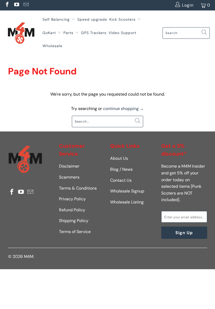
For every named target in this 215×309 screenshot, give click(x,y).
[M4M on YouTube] (16, 5)
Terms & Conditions (78, 188)
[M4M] (21, 33)
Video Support (122, 32)
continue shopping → (123, 108)
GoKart (49, 32)
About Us (119, 158)
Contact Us (121, 180)
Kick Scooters (122, 19)
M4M (28, 256)
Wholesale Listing (127, 202)
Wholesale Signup (127, 191)
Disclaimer (69, 166)
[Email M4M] (26, 5)
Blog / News (121, 169)
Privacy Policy (72, 199)
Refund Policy (72, 210)
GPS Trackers (93, 32)
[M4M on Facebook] (7, 5)
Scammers (69, 177)
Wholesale (52, 45)
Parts (68, 32)
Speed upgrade (92, 19)
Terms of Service (75, 231)
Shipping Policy (73, 220)
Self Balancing (56, 19)
